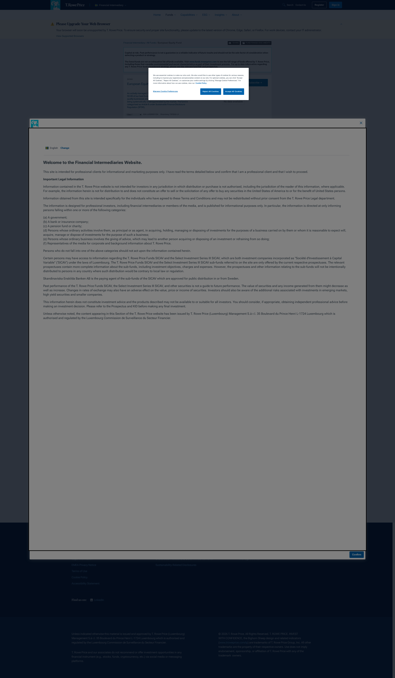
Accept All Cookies (233, 91)
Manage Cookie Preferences (165, 91)
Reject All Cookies (211, 91)
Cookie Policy (201, 83)
